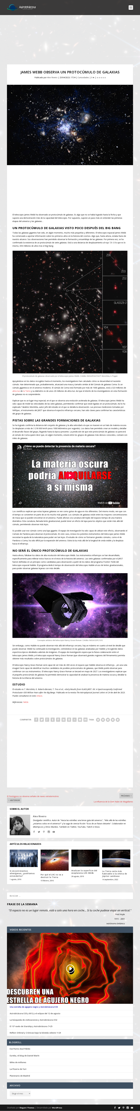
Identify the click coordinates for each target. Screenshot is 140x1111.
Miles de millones (18, 1062)
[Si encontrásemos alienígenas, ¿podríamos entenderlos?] (24, 858)
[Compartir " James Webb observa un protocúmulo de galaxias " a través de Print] (85, 719)
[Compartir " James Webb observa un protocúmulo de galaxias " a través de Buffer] (69, 719)
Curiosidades (83, 77)
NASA (25, 702)
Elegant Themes (27, 1108)
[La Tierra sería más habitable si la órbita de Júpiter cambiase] (116, 858)
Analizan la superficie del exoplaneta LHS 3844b (84, 871)
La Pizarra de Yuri (18, 1069)
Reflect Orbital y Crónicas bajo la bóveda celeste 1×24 (35, 1033)
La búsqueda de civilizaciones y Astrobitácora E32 (33, 1020)
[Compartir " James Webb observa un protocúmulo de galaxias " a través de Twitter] (41, 719)
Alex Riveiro (52, 77)
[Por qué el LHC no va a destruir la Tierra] (55, 860)
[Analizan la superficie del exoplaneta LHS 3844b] (85, 858)
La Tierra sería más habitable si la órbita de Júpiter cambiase (114, 873)
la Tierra (26, 391)
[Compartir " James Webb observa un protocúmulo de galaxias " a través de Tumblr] (52, 719)
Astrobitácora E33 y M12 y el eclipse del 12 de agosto (35, 1013)
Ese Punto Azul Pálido (20, 1048)
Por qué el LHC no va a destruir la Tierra (52, 875)
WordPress (57, 1108)
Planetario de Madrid (20, 1075)
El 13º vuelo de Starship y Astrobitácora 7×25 (31, 1026)
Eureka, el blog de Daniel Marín (24, 1055)
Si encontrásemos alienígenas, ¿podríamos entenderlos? (22, 873)
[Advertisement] (70, 40)
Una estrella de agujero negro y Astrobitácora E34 (34, 1007)
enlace (39, 695)
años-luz (16, 391)
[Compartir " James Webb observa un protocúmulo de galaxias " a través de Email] (80, 719)
